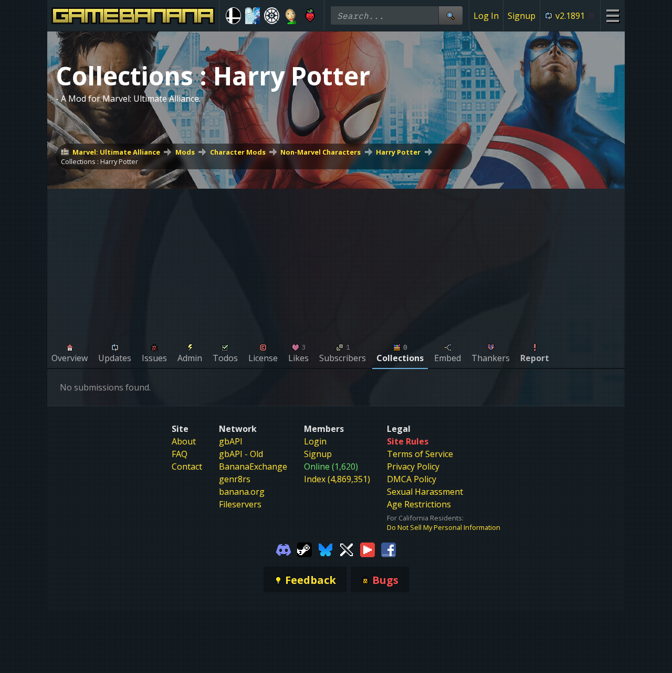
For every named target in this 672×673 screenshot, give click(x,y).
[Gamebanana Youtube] (367, 549)
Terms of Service (420, 454)
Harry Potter (398, 152)
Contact (187, 466)
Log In (486, 15)
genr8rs (234, 479)
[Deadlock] (271, 15)
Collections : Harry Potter (99, 161)
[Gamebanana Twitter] (346, 549)
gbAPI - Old (241, 454)
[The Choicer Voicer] (252, 15)
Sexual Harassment (425, 491)
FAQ (179, 454)
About (184, 441)
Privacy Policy (413, 466)
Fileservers (240, 504)
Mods (185, 152)
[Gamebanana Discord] (283, 549)
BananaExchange (253, 466)
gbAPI (231, 441)
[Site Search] (450, 15)
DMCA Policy (411, 479)
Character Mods (238, 152)
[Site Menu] (612, 15)
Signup (522, 15)
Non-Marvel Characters (320, 152)
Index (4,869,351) (337, 479)
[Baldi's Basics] (291, 15)
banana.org (242, 491)
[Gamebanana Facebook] (388, 549)
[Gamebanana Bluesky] (325, 549)
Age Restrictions (419, 504)
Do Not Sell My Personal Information (443, 527)
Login (315, 441)
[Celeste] (310, 15)
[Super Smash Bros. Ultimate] (233, 15)
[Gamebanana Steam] (304, 549)
